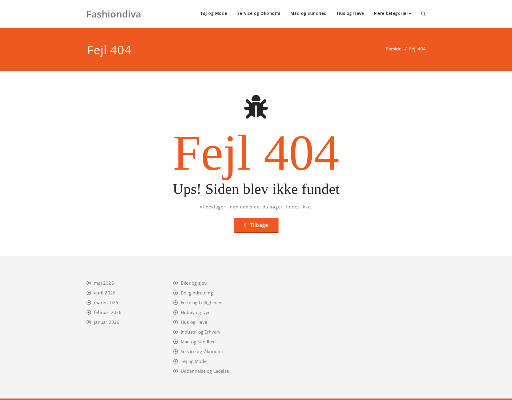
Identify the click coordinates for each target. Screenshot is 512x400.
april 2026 (105, 293)
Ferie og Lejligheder (201, 302)
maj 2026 (104, 283)
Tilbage (259, 225)
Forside (393, 49)
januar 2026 (106, 322)
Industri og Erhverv (201, 332)
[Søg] (423, 14)
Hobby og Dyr (195, 312)
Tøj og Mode (213, 13)
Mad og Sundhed (308, 13)
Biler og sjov (194, 283)
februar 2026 (107, 312)
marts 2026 (106, 302)
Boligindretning (197, 293)
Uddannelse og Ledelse (205, 371)
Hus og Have (350, 13)
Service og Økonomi (258, 13)
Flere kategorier (391, 13)
